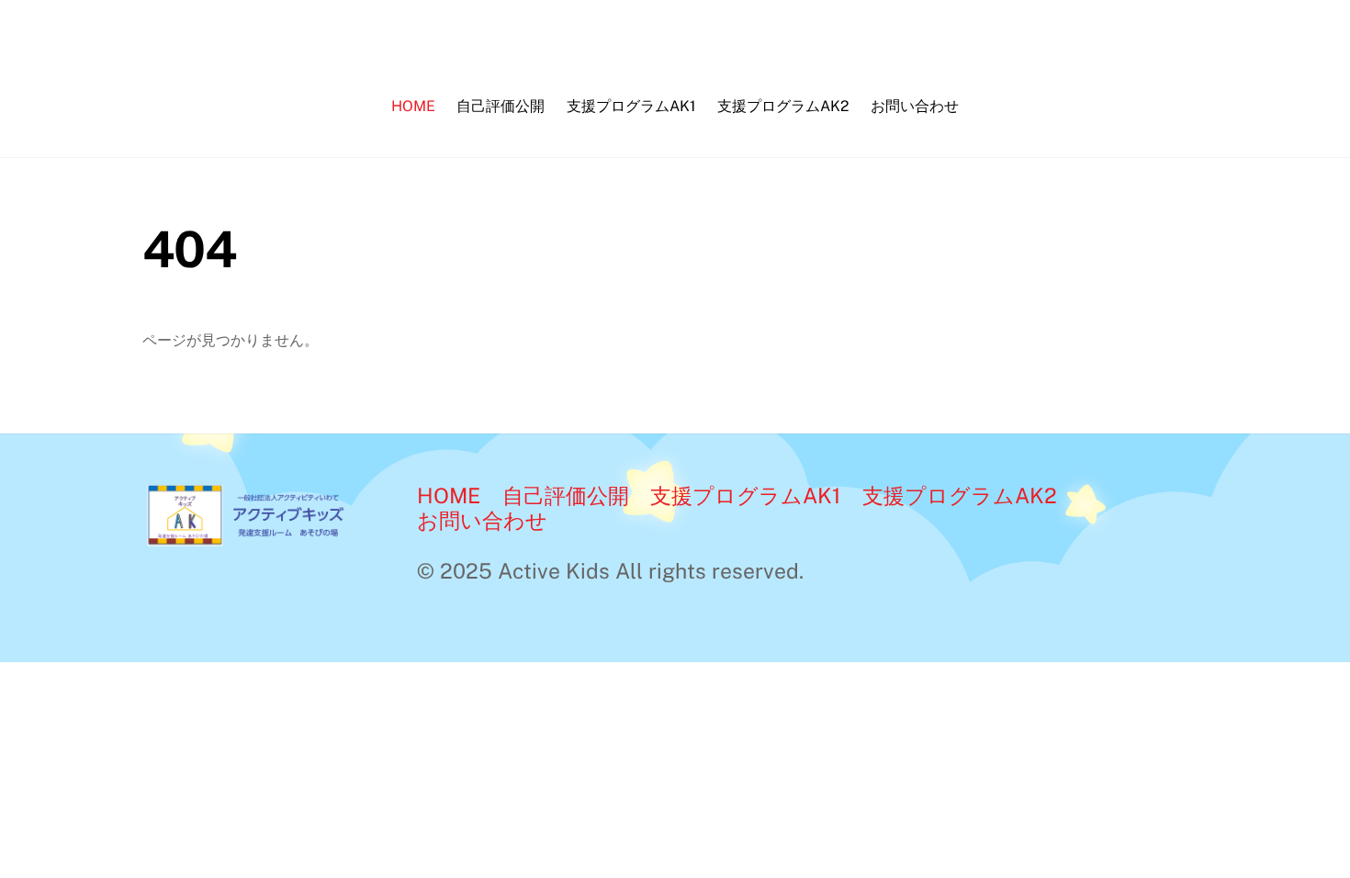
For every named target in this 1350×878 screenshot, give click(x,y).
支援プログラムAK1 (631, 106)
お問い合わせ (915, 106)
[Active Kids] (262, 538)
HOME (413, 106)
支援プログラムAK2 (783, 106)
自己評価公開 (500, 106)
